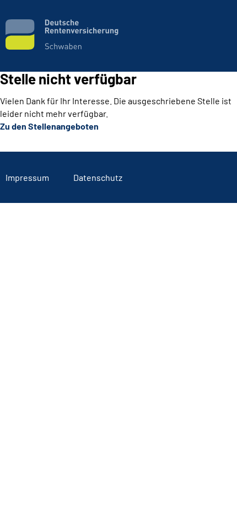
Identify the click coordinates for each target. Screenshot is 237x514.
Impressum (27, 177)
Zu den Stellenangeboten (49, 126)
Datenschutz (97, 177)
